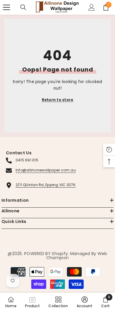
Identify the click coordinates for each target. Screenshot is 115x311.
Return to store (57, 99)
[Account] (91, 7)
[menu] (6, 7)
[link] (84, 302)
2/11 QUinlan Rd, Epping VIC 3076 (46, 184)
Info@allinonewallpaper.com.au (46, 170)
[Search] (23, 7)
